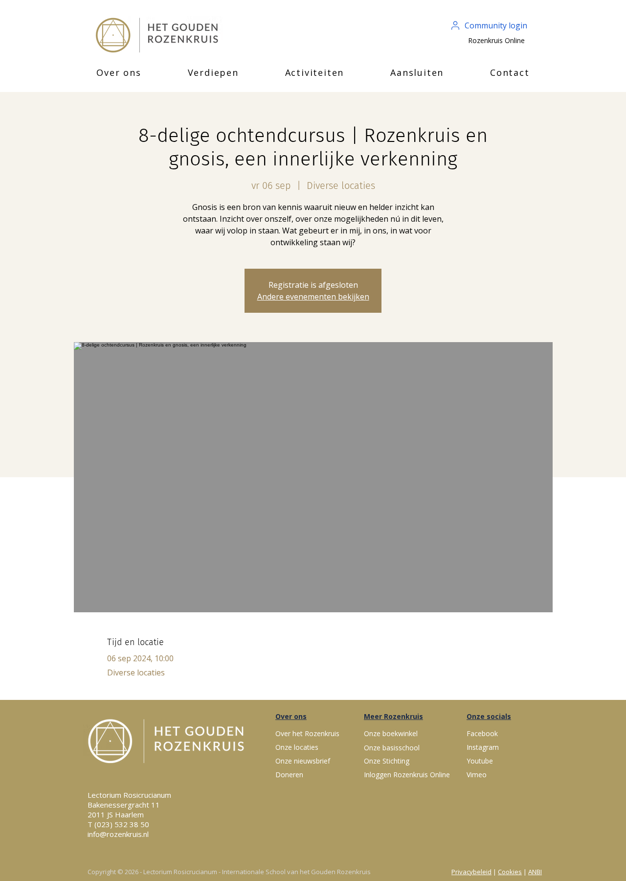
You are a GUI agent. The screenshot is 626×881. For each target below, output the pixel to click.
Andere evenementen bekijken (313, 296)
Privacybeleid (471, 871)
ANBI (535, 871)
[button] (118, 72)
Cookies (510, 871)
